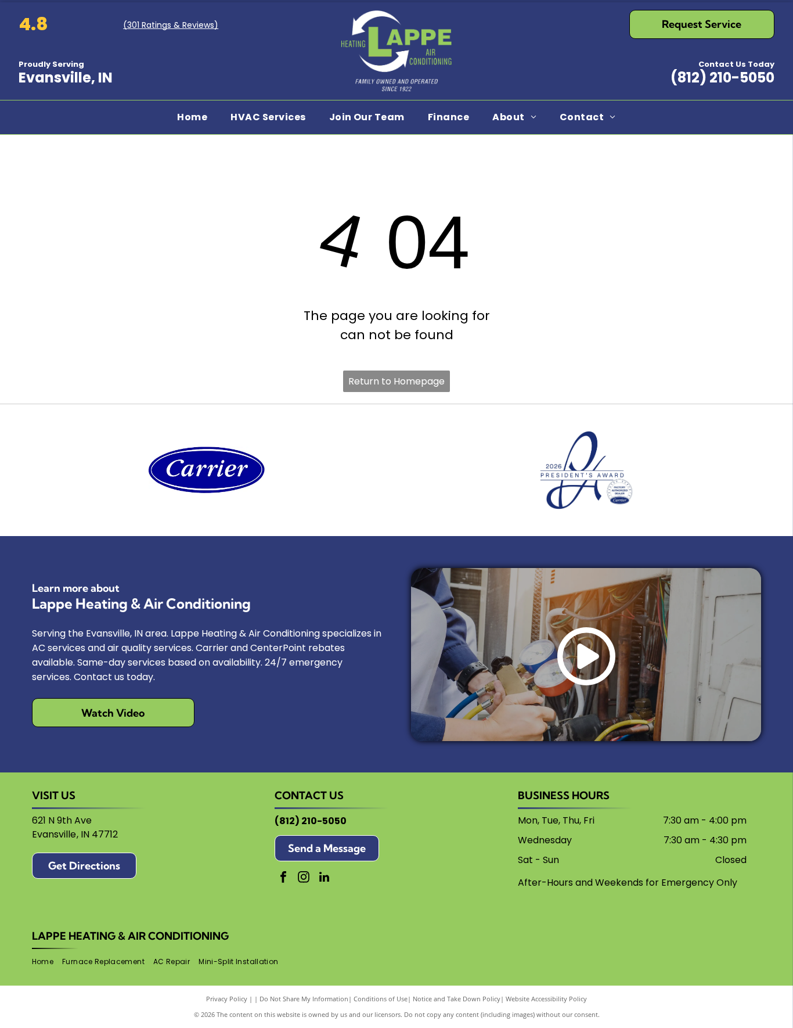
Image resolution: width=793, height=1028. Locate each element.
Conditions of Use (381, 998)
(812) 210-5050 (722, 77)
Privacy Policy (226, 998)
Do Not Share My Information (303, 998)
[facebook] (283, 878)
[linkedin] (324, 878)
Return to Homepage (396, 381)
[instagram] (303, 878)
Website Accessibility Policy (546, 998)
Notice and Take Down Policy (456, 998)
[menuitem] (192, 117)
